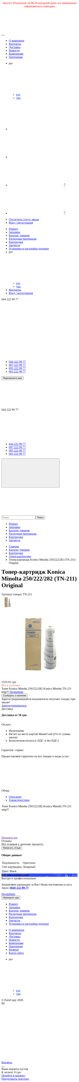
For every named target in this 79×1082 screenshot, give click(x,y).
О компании (16, 40)
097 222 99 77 (17, 365)
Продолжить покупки (15, 1078)
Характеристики (19, 800)
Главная (14, 546)
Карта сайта (16, 952)
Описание (15, 796)
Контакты (15, 43)
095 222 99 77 (17, 368)
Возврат (14, 949)
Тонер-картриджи (20, 556)
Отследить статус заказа (24, 219)
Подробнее (8, 894)
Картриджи (16, 537)
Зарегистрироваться (13, 705)
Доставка (14, 47)
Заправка (14, 527)
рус (18, 94)
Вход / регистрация (21, 222)
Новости (14, 50)
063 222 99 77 (17, 371)
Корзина (7, 1062)
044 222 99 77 (17, 361)
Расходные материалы (23, 533)
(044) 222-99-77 (19, 887)
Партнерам (16, 57)
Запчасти (14, 540)
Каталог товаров (19, 530)
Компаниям (16, 53)
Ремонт (13, 523)
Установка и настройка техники (29, 923)
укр (18, 97)
